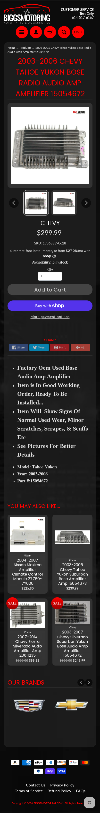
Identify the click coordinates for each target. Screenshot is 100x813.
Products (25, 47)
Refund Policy (59, 790)
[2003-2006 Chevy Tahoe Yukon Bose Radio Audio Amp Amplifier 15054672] (36, 202)
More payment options (50, 317)
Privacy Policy (62, 785)
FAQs (80, 790)
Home (11, 47)
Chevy (50, 223)
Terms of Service (29, 790)
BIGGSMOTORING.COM (48, 803)
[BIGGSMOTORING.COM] (27, 14)
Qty (50, 269)
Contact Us (35, 785)
